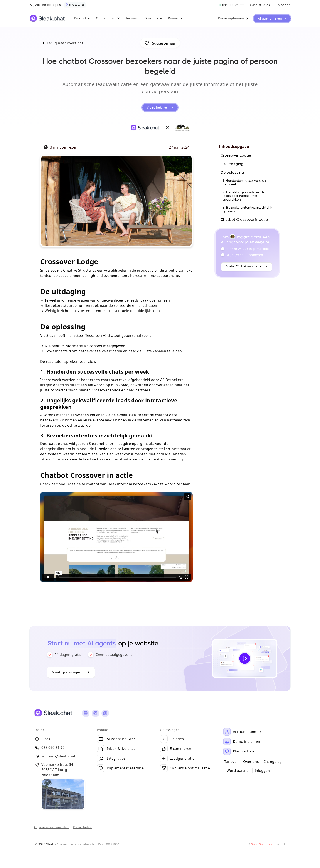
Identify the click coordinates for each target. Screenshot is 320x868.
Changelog (272, 761)
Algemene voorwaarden (51, 827)
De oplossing (232, 172)
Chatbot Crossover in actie (244, 220)
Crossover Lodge (236, 155)
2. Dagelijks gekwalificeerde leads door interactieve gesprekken (244, 196)
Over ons (251, 761)
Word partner (238, 770)
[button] (83, 18)
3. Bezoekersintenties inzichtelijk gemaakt (247, 209)
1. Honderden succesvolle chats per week (246, 182)
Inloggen (262, 770)
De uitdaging (232, 164)
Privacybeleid (82, 827)
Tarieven (231, 761)
